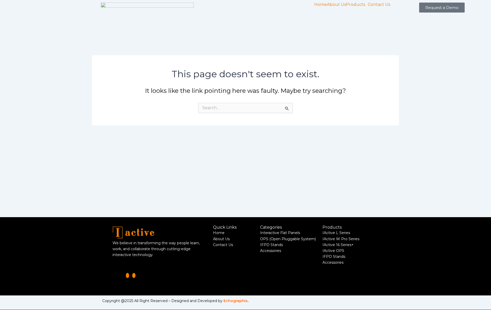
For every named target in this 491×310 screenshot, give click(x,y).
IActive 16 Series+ (338, 244)
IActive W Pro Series (340, 239)
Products (355, 5)
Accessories (270, 250)
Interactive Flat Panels (280, 232)
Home (320, 5)
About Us (336, 5)
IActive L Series (336, 232)
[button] (357, 5)
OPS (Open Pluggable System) (288, 239)
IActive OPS (333, 250)
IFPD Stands (271, 244)
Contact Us (379, 5)
